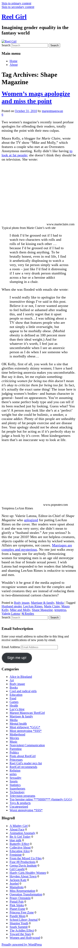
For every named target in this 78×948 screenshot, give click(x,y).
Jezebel (14, 883)
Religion (15, 770)
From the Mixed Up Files (26, 858)
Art (12, 680)
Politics (14, 752)
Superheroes (17, 788)
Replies (28, 613)
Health (14, 705)
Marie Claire (52, 606)
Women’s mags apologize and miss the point (36, 97)
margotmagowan (52, 111)
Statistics (15, 785)
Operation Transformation (26, 894)
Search (6, 45)
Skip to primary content (16, 3)
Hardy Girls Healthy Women (28, 872)
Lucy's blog (17, 709)
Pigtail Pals (17, 901)
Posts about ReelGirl (23, 756)
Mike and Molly (20, 610)
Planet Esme (17, 909)
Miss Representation (22, 890)
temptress (60, 610)
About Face (17, 829)
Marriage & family (42, 602)
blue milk (15, 840)
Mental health (18, 723)
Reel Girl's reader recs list (26, 763)
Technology (17, 792)
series (13, 774)
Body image (21, 602)
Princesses (16, 759)
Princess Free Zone (22, 912)
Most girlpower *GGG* (25, 727)
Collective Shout (20, 847)
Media (60, 602)
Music (13, 741)
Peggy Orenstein (20, 898)
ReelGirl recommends (23, 767)
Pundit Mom (17, 916)
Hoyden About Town (23, 876)
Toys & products (20, 803)
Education (16, 694)
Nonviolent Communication (27, 745)
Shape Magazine (42, 610)
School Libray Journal (24, 919)
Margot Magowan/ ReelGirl (27, 712)
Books (14, 687)
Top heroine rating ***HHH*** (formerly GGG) (41, 799)
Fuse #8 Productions (22, 862)
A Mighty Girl (19, 826)
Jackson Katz (18, 880)
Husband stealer (12, 606)
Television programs (22, 795)
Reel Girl (14, 16)
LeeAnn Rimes (32, 606)
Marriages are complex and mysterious (37, 547)
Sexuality (15, 777)
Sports (14, 781)
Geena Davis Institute (23, 865)
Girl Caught (17, 869)
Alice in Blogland (21, 676)
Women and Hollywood (25, 937)
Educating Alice (20, 851)
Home (13, 61)
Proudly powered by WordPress (22, 944)
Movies (14, 738)
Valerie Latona (11, 613)
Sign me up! (16, 658)
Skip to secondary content (18, 7)
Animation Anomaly (22, 833)
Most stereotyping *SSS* (26, 730)
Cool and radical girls (23, 691)
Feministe (16, 854)
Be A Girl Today (20, 836)
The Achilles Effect (22, 930)
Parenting (16, 749)
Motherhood (17, 734)
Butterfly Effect (19, 844)
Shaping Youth (19, 923)
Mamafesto (17, 887)
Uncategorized (19, 806)
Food (13, 698)
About (14, 64)
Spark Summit (19, 927)
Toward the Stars (20, 934)
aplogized (31, 520)
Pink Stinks (17, 905)
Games (14, 702)
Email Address (11, 647)
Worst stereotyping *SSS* (26, 810)
